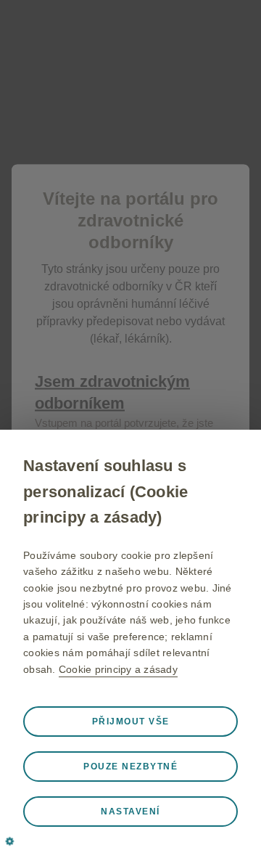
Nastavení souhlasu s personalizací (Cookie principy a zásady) (105, 491)
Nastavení (130, 811)
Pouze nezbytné (130, 766)
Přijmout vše (131, 721)
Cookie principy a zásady (118, 669)
